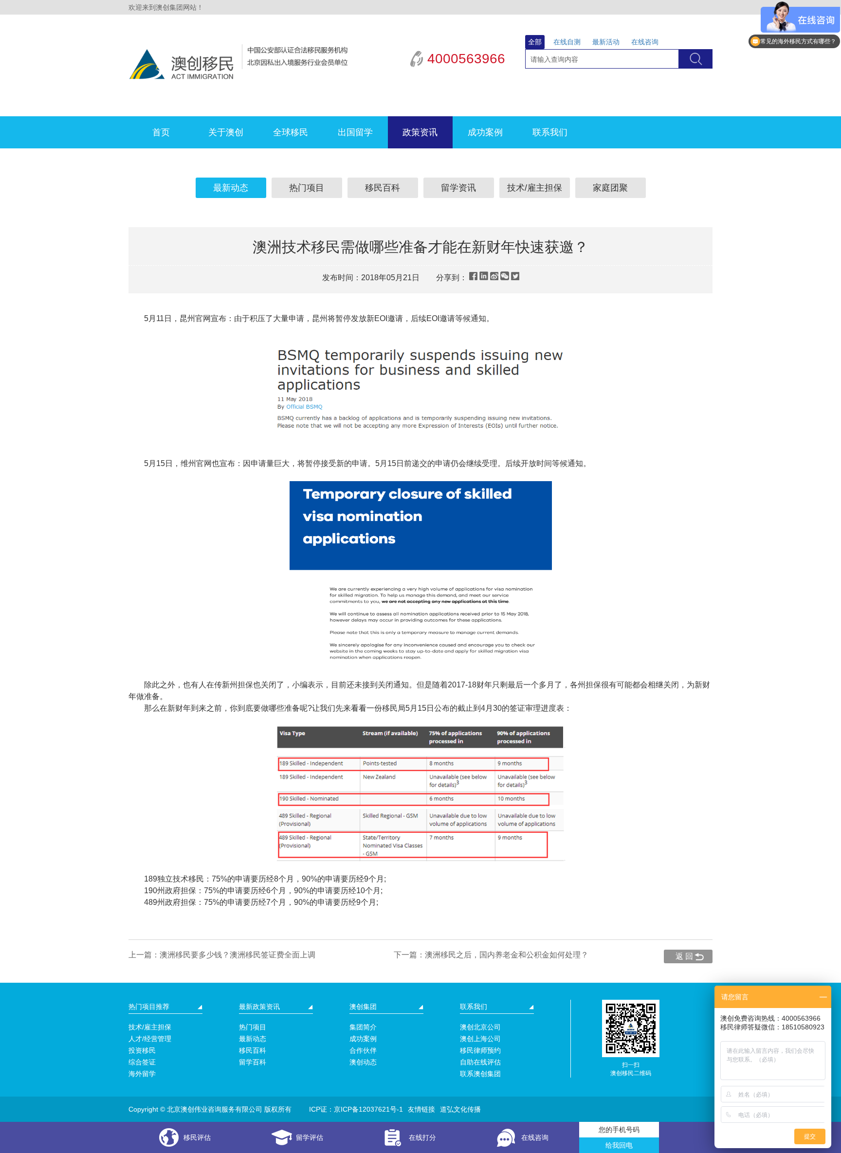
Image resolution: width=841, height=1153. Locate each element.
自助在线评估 (480, 1062)
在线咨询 (644, 42)
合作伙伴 (363, 1050)
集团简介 (363, 1027)
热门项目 (306, 188)
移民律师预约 (480, 1050)
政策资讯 (420, 132)
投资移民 (142, 1050)
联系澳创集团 (480, 1074)
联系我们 (549, 132)
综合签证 (142, 1062)
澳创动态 (363, 1062)
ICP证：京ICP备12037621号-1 (356, 1109)
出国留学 (355, 132)
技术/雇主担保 (534, 188)
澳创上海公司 (480, 1039)
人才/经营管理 (149, 1039)
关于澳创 (225, 132)
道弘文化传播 (460, 1109)
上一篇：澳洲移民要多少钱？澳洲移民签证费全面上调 (221, 955)
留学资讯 (458, 188)
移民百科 (382, 188)
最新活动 (606, 42)
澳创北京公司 (480, 1027)
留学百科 (252, 1062)
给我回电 (619, 1145)
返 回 (684, 956)
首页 (161, 132)
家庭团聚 (610, 188)
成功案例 (485, 132)
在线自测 (567, 42)
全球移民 (290, 132)
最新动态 (230, 188)
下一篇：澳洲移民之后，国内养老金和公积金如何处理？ (491, 955)
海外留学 (142, 1074)
